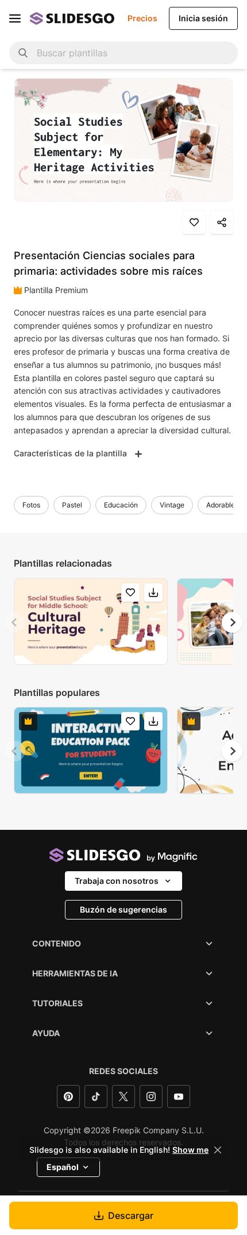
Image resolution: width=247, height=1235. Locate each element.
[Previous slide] (15, 622)
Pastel (72, 505)
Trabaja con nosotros (117, 881)
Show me (190, 1150)
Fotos (31, 505)
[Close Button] (218, 1150)
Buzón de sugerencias (123, 909)
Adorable (220, 505)
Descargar (130, 1215)
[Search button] (23, 52)
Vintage (172, 505)
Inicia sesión (203, 18)
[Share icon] (221, 222)
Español (63, 1167)
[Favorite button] (194, 222)
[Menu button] (15, 18)
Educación (121, 505)
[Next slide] (232, 622)
